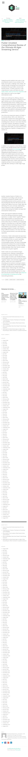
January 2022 (5, 420)
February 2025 (6, 362)
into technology (17, 149)
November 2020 (6, 444)
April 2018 (5, 496)
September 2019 (6, 467)
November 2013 (6, 513)
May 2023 (5, 395)
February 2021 (6, 439)
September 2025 (6, 350)
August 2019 (5, 469)
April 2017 (5, 507)
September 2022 (6, 407)
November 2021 (6, 424)
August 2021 (5, 429)
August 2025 (5, 352)
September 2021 (6, 427)
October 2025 (6, 348)
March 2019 (5, 477)
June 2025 (5, 355)
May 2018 (5, 494)
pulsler (6, 279)
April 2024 (5, 377)
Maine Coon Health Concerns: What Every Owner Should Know (20, 21)
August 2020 (5, 449)
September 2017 (6, 504)
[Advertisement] (14, 65)
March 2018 (5, 497)
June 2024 (5, 374)
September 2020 (6, 447)
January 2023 (5, 400)
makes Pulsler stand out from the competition (12, 91)
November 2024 (6, 367)
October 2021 (6, 425)
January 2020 (5, 461)
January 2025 (5, 363)
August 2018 (5, 489)
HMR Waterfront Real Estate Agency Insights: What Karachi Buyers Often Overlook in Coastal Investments (15, 329)
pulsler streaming (20, 279)
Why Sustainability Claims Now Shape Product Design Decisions (5, 296)
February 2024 (6, 380)
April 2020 (5, 456)
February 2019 (6, 479)
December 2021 (6, 422)
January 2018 (5, 501)
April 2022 (5, 415)
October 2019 (6, 466)
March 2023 (5, 397)
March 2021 (5, 437)
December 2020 (6, 442)
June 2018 (5, 492)
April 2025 (5, 359)
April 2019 (5, 476)
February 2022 (6, 419)
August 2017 (5, 506)
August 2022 (5, 409)
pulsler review (12, 279)
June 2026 (5, 343)
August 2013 (5, 518)
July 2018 (5, 491)
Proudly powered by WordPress (14, 748)
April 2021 (5, 436)
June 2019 (5, 472)
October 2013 (6, 514)
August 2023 (5, 390)
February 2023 (6, 399)
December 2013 (6, 511)
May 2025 (5, 357)
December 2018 (6, 482)
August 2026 (5, 340)
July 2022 (5, 410)
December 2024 (6, 365)
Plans (2, 40)
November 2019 (6, 464)
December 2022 (6, 402)
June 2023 (5, 394)
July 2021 (5, 430)
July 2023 (5, 392)
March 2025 (5, 360)
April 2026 (5, 345)
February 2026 (6, 347)
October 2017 (6, 503)
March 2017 (5, 509)
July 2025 (5, 353)
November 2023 (6, 385)
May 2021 (5, 434)
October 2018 (6, 486)
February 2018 (6, 499)
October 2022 (6, 405)
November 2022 (6, 404)
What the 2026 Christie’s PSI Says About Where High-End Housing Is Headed (14, 296)
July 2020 (5, 451)
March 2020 (5, 457)
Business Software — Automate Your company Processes (7, 21)
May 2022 (5, 414)
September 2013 (6, 516)
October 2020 (6, 446)
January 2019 (5, 481)
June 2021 (5, 432)
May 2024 (5, 375)
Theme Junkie (18, 750)
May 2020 (5, 454)
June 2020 (5, 452)
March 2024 (5, 379)
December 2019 (6, 462)
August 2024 (5, 370)
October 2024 (6, 369)
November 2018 (6, 484)
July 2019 (5, 471)
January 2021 (5, 441)
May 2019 (5, 474)
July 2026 (5, 342)
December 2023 (6, 384)
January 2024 (5, 382)
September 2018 (6, 487)
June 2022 (5, 412)
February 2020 (6, 459)
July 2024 (5, 372)
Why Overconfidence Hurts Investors (23, 301)
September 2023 (6, 389)
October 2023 (6, 387)
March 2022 (5, 417)
